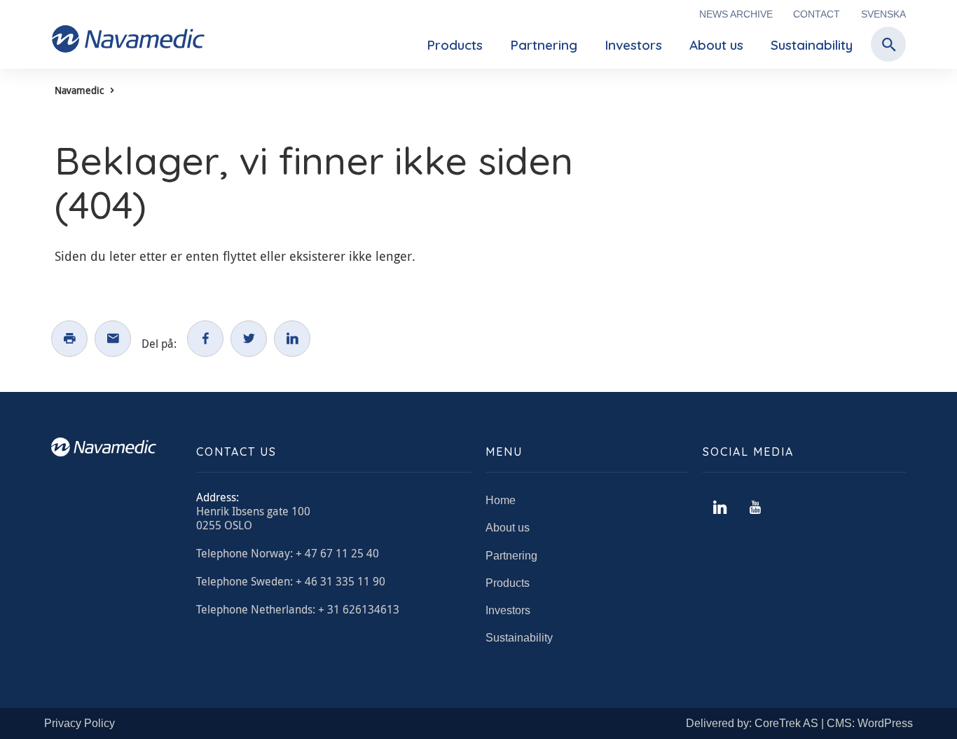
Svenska (883, 14)
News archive (736, 14)
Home (501, 500)
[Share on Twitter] (248, 338)
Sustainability (812, 44)
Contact (816, 14)
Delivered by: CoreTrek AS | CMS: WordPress (799, 723)
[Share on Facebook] (205, 338)
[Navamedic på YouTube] (755, 507)
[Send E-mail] (113, 338)
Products (455, 44)
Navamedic (79, 90)
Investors (633, 44)
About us (716, 44)
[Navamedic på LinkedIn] (720, 507)
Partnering (543, 44)
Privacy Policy (79, 723)
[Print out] (69, 338)
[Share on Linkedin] (292, 338)
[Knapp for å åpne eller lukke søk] (885, 45)
